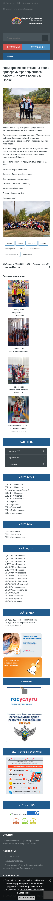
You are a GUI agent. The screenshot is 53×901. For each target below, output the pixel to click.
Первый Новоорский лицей (17, 490)
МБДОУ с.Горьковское (15, 587)
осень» (10, 243)
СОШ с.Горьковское (13, 513)
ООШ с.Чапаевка (12, 531)
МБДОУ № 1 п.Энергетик (16, 576)
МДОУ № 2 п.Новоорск (15, 558)
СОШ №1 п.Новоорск (14, 484)
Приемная (10, 3)
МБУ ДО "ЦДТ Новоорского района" (21, 620)
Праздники (12, 464)
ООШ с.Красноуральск (15, 537)
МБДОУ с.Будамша (13, 598)
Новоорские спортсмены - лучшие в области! (18, 390)
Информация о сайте (29, 3)
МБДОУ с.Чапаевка (13, 601)
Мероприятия (14, 457)
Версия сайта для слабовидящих (19, 9)
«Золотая (31, 243)
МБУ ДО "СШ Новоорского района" (20, 623)
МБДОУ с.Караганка (14, 596)
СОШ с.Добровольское (15, 510)
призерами (27, 254)
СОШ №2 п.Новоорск (14, 487)
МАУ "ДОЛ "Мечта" (13, 625)
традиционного (11, 254)
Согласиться (26, 898)
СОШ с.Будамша (12, 504)
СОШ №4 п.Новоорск (14, 493)
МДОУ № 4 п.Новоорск (15, 564)
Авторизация (37, 47)
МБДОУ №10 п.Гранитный (16, 584)
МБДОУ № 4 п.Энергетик (16, 581)
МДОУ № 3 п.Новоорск (15, 561)
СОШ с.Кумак (11, 502)
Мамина (16, 267)
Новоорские (10, 249)
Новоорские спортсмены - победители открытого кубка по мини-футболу (18, 315)
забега (43, 243)
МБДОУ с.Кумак (12, 593)
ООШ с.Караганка (13, 534)
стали (22, 249)
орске (20, 243)
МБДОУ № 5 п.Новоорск (15, 567)
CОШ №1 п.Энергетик (14, 496)
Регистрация (13, 47)
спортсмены (35, 249)
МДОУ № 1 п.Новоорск (15, 556)
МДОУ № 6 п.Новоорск (15, 570)
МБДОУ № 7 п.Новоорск (15, 573)
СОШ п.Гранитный (13, 507)
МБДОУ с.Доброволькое (16, 590)
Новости (12, 451)
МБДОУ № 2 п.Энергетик (16, 578)
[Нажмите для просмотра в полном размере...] (26, 123)
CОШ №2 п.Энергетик (14, 499)
